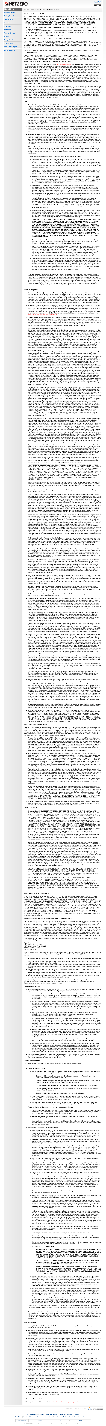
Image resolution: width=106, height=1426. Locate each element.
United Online (22, 1420)
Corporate (62, 1414)
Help (95, 2)
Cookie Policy (8, 43)
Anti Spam (7, 29)
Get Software (8, 23)
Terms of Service (9, 50)
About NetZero (18, 1416)
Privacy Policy (56, 1416)
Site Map (76, 1414)
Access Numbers (9, 12)
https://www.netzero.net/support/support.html (65, 1402)
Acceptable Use (9, 40)
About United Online (28, 1416)
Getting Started (9, 16)
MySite (80, 1420)
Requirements (8, 19)
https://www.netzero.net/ (64, 64)
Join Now (69, 1414)
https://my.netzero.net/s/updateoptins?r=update (42, 314)
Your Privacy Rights (10, 46)
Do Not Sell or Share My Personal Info (71, 1416)
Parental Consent (9, 33)
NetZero (40, 1420)
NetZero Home (31, 1414)
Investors (45, 1416)
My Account (53, 1414)
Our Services (38, 1416)
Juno (60, 1420)
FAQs (99, 2)
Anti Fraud (7, 26)
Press (50, 1416)
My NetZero (40, 1414)
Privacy (6, 36)
